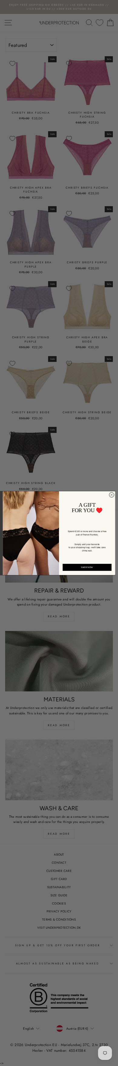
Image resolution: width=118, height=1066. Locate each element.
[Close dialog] (111, 494)
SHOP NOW (87, 567)
